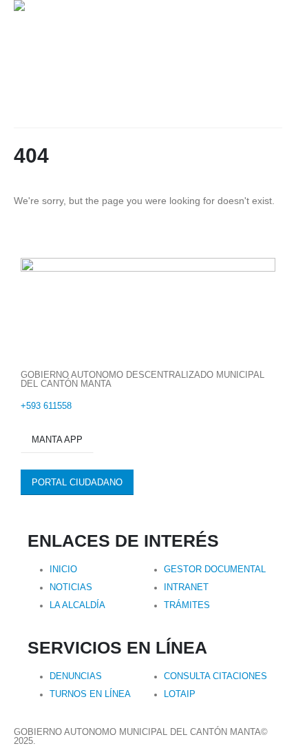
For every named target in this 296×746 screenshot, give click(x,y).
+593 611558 (46, 406)
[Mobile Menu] (22, 110)
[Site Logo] (98, 39)
